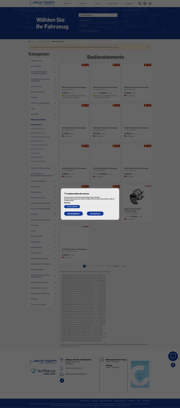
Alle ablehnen (95, 213)
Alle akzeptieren (73, 213)
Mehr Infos (67, 202)
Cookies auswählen (72, 206)
